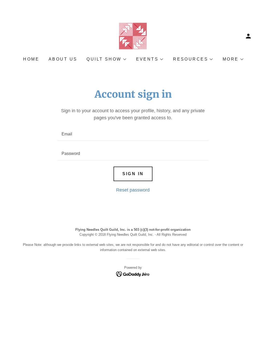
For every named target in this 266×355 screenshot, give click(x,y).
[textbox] (132, 134)
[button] (248, 36)
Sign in (133, 174)
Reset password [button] (133, 190)
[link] (133, 35)
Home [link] (31, 59)
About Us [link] (63, 59)
